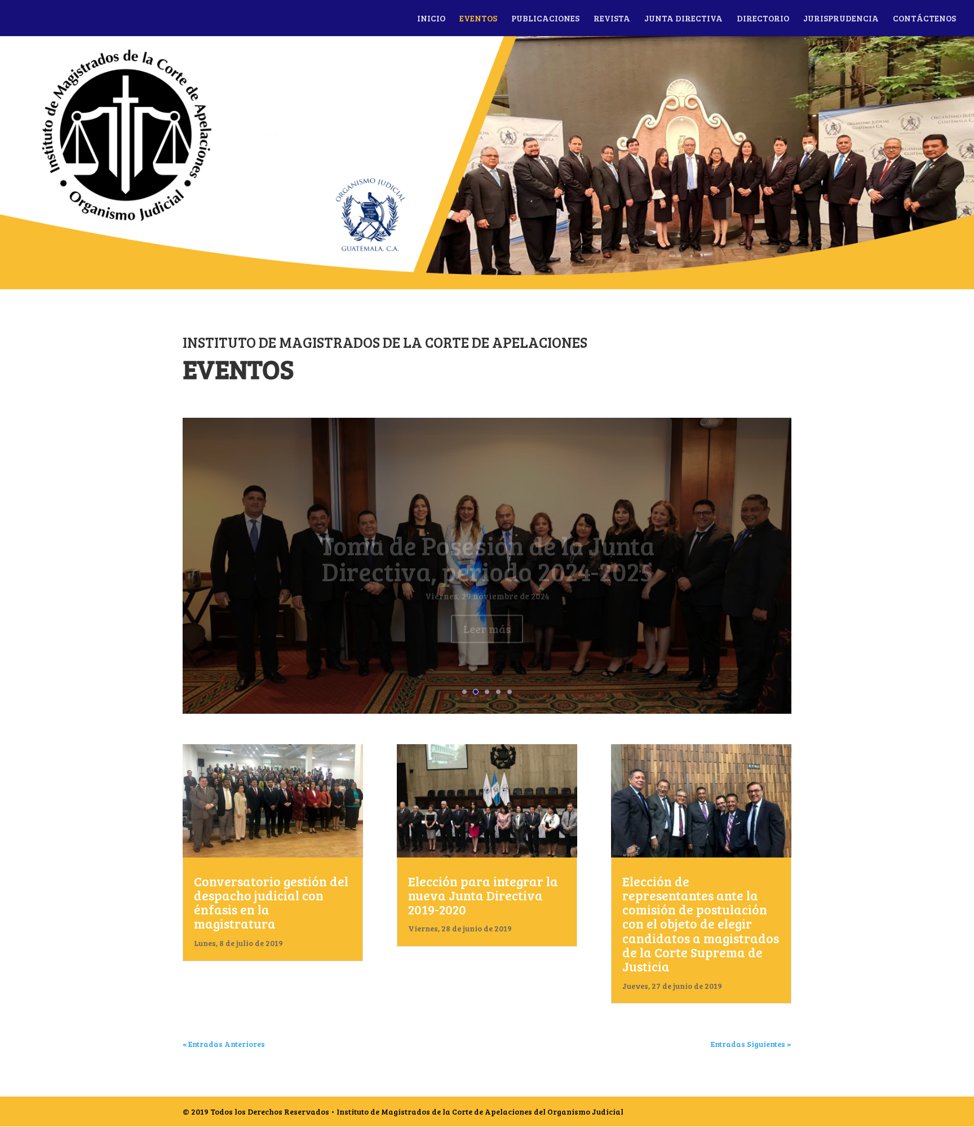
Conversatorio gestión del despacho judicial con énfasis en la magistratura (271, 902)
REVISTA (612, 19)
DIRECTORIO (763, 19)
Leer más (487, 607)
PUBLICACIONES (545, 19)
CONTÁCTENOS (924, 19)
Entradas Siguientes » (751, 1043)
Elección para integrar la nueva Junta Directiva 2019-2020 (483, 895)
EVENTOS (478, 19)
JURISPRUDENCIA (841, 19)
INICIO (431, 19)
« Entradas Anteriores (224, 1043)
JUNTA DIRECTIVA (683, 19)
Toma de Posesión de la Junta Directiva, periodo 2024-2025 (487, 536)
